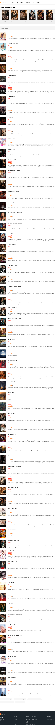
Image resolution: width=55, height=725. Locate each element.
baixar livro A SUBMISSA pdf (6, 699)
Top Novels (27, 716)
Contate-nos (15, 722)
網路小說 (27, 722)
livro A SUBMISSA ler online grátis (34, 699)
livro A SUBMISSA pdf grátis (20, 699)
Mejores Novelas (34, 722)
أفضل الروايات (28, 721)
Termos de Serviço (49, 716)
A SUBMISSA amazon (20, 701)
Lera (0, 720)
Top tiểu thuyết (28, 719)
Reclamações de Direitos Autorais (50, 720)
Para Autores (15, 719)
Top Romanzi (34, 721)
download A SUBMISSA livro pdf (7, 701)
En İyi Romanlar (34, 719)
